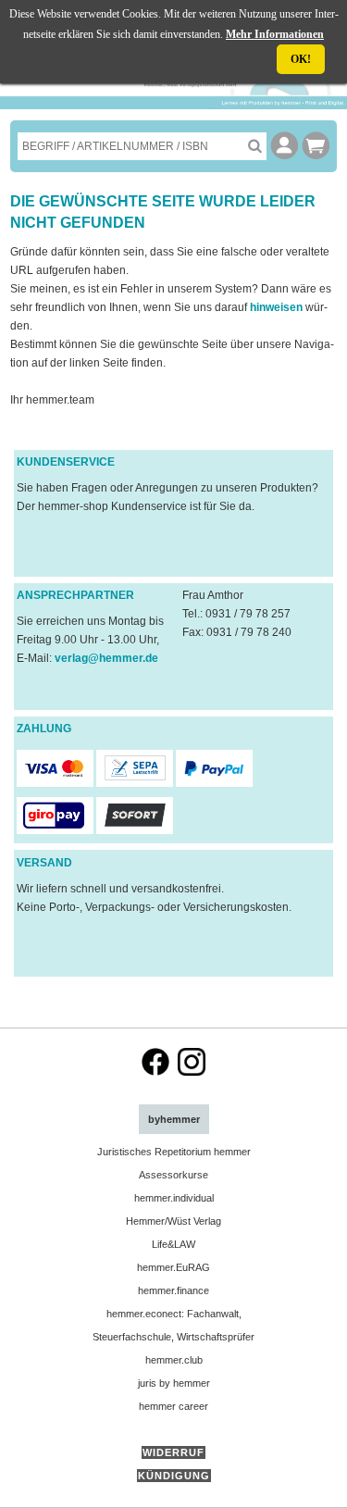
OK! (301, 59)
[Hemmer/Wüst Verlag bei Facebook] (155, 1072)
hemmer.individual (174, 1197)
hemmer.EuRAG (173, 1267)
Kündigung (174, 1475)
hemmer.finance (173, 1290)
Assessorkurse (173, 1174)
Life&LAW (173, 1244)
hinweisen (277, 307)
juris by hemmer (174, 1383)
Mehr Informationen (275, 34)
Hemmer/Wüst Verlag (173, 1221)
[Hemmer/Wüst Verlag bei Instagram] (191, 1072)
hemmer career (173, 1406)
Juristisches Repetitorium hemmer (174, 1151)
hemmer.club (174, 1359)
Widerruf (173, 1452)
